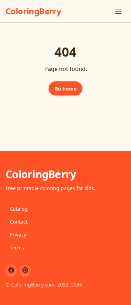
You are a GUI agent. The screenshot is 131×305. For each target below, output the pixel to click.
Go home (65, 88)
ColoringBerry (33, 11)
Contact (19, 221)
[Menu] (118, 11)
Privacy (18, 234)
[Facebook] (11, 270)
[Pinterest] (25, 270)
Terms (17, 247)
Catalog (19, 208)
